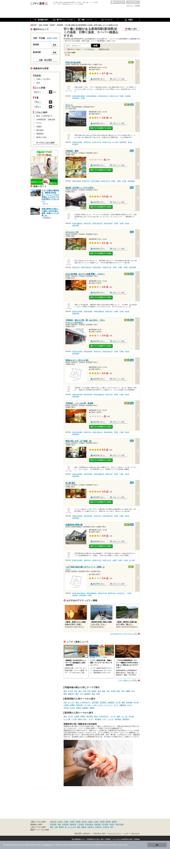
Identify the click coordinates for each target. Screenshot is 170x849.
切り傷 (136, 702)
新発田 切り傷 (113, 96)
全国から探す (52, 38)
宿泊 (65, 702)
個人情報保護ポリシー (79, 839)
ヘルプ (126, 833)
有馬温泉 (65, 824)
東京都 (84, 822)
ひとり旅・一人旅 (90, 705)
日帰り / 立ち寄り (43, 79)
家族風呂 (85, 708)
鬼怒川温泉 (120, 824)
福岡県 (114, 822)
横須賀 (61, 827)
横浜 (51, 827)
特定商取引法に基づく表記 (95, 839)
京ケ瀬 (70, 691)
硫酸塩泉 (123, 705)
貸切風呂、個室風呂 (107, 702)
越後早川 (71, 694)
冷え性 (118, 702)
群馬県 (78, 822)
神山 (80, 691)
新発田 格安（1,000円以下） (117, 593)
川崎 (56, 827)
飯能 (78, 827)
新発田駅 (128, 96)
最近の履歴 (133, 2)
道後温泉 (97, 824)
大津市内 (106, 827)
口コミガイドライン (114, 833)
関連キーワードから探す (39, 830)
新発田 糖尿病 (95, 181)
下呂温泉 (80, 824)
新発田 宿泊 (87, 142)
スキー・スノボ (108, 719)
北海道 (96, 822)
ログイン (130, 5)
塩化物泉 (129, 702)
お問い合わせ (135, 833)
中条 (108, 691)
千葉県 (66, 822)
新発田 (94, 691)
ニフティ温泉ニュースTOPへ (128, 680)
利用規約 (108, 839)
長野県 (102, 822)
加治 (99, 691)
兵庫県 (72, 822)
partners (47, 845)
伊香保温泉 (89, 824)
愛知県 (108, 822)
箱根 (59, 824)
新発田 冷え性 (106, 142)
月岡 (84, 691)
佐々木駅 (115, 142)
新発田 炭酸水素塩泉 (78, 96)
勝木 (93, 694)
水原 (75, 691)
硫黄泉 (78, 708)
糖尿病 (92, 708)
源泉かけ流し (82, 719)
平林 (122, 691)
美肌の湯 (79, 705)
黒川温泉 (105, 824)
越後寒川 (87, 694)
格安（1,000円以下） (83, 702)
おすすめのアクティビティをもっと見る (124, 634)
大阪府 (90, 822)
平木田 (113, 691)
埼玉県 (60, 822)
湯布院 (112, 824)
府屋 (98, 694)
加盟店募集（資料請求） (82, 833)
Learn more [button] (123, 845)
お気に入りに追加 (119, 79)
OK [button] (157, 845)
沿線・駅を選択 (45, 60)
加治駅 (120, 560)
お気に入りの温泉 (118, 2)
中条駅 (126, 560)
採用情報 (137, 839)
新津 (65, 691)
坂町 (118, 691)
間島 (65, 694)
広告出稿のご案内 (99, 833)
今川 (81, 694)
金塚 (103, 691)
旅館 (123, 702)
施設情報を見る (98, 79)
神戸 (111, 827)
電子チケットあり (73, 49)
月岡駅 (83, 98)
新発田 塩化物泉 (77, 142)
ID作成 (137, 5)
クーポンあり (89, 49)
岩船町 (128, 691)
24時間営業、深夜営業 (45, 120)
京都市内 (98, 827)
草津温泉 (53, 824)
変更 (54, 45)
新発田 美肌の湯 (103, 96)
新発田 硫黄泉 (76, 181)
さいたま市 (72, 827)
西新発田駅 (75, 98)
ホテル (129, 705)
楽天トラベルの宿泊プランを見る (100, 128)
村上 (133, 691)
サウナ (116, 705)
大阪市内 (90, 827)
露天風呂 (95, 702)
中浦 (88, 691)
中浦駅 (121, 96)
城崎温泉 (73, 824)
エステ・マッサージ (105, 705)
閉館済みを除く (104, 49)
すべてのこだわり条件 (45, 143)
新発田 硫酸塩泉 (92, 96)
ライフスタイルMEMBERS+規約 (122, 839)
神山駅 (124, 181)
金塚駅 (115, 560)
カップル (71, 702)
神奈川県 (53, 822)
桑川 (77, 694)
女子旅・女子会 (69, 708)
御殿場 (83, 827)
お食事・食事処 (69, 705)
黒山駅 (130, 142)
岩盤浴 (39, 127)
